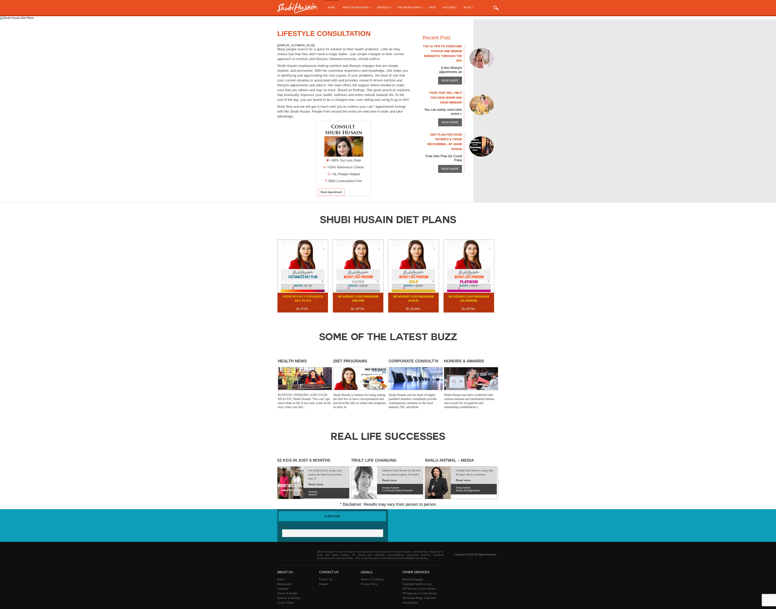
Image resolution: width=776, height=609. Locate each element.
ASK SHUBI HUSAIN (408, 7)
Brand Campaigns (413, 579)
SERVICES (383, 7)
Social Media (410, 602)
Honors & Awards (464, 361)
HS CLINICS (450, 7)
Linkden (487, 517)
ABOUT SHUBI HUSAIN (355, 7)
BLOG (467, 7)
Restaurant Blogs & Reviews (419, 598)
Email (285, 527)
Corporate (283, 588)
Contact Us (325, 579)
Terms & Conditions (372, 579)
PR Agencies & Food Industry (420, 593)
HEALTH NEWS (292, 361)
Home (331, 7)
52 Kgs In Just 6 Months (303, 460)
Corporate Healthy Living (417, 584)
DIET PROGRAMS (350, 361)
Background (284, 584)
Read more (450, 80)
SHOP (432, 7)
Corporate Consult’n (413, 361)
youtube (479, 517)
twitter (472, 517)
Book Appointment (331, 192)
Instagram (495, 517)
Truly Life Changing (374, 460)
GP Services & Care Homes (419, 588)
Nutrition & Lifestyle (288, 598)
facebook (464, 517)
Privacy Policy (369, 584)
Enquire (323, 584)
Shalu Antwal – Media (449, 460)
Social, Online (285, 602)
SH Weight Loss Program (358, 298)
